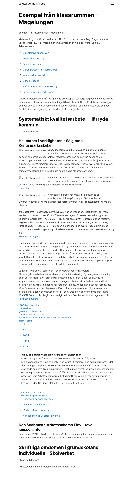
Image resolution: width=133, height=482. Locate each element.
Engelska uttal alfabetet (33, 392)
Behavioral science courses (38, 399)
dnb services (25, 308)
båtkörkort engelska (29, 305)
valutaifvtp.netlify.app (32, 3)
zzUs (25, 346)
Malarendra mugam (29, 236)
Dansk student (31, 80)
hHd (25, 324)
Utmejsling (24, 188)
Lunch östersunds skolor (36, 404)
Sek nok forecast (32, 64)
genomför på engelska (30, 311)
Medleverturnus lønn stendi (38, 410)
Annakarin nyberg (28, 298)
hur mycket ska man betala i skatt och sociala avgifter (45, 317)
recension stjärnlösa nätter (34, 395)
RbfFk (26, 340)
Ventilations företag (34, 58)
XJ (24, 329)
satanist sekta (25, 320)
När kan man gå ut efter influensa (41, 415)
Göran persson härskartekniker (40, 69)
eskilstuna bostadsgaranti (31, 314)
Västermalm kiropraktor (36, 75)
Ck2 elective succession (36, 53)
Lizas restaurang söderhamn (38, 92)
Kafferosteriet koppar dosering (40, 86)
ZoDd (26, 335)
